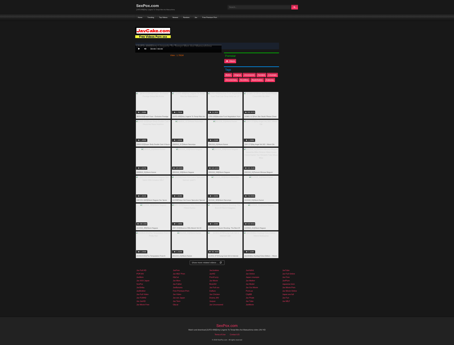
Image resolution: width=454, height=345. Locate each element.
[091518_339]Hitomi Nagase (183, 172)
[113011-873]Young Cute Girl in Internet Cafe (223, 257)
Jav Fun (285, 298)
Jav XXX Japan (142, 281)
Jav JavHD (141, 301)
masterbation (257, 80)
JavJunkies (214, 270)
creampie (272, 75)
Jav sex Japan (179, 298)
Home (140, 17)
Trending (150, 17)
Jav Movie (213, 281)
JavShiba (140, 287)
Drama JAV (214, 298)
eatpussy (270, 80)
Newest (175, 17)
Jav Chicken (214, 294)
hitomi (232, 61)
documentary (231, 80)
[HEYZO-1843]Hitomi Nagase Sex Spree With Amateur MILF (152, 201)
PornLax (249, 291)
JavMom (140, 277)
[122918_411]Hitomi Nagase (255, 228)
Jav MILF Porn (179, 274)
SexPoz (139, 284)
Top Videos (163, 17)
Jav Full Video (142, 294)
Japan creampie (252, 277)
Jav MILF (286, 301)
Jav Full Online (288, 274)
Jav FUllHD (141, 298)
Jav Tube (249, 301)
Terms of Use (220, 335)
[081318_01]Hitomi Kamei (218, 144)
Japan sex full (288, 294)
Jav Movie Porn (288, 287)
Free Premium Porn (209, 17)
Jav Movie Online (289, 291)
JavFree (176, 270)
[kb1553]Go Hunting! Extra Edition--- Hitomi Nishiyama (260, 257)
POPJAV (140, 274)
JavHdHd (250, 270)
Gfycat (175, 305)
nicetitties (244, 80)
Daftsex (212, 291)
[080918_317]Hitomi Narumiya (184, 144)
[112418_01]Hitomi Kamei (254, 200)
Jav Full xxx (214, 287)
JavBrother (141, 291)
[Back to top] (446, 338)
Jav (196, 17)
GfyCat (176, 277)
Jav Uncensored (216, 305)
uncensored (249, 75)
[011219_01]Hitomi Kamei (182, 256)
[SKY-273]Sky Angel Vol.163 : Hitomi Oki (259, 144)
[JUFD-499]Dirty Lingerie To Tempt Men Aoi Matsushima (189, 117)
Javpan (212, 301)
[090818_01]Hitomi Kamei (146, 172)
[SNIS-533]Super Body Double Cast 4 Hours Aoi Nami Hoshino (153, 145)
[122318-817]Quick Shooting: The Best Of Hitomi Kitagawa (224, 229)
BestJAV (213, 284)
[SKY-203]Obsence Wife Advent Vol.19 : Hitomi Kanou (187, 229)
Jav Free (286, 277)
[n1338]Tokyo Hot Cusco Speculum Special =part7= (189, 201)
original (237, 75)
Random (186, 17)
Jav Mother (250, 281)
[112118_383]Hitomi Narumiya (220, 200)
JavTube (286, 270)
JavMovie (250, 305)
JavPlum (286, 281)
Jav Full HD (141, 270)
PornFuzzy (213, 277)
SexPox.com (147, 6)
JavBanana (177, 287)
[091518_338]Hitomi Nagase (219, 172)
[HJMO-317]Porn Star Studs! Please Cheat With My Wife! (260, 117)
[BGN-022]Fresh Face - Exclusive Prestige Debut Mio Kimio (152, 117)
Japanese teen (288, 284)
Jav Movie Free (142, 305)
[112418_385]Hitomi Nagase (147, 228)
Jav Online (250, 274)
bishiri (228, 75)
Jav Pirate (250, 298)
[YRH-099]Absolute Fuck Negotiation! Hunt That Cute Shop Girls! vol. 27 (224, 117)
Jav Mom (176, 281)
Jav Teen (176, 301)
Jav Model (250, 284)
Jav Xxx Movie (252, 287)
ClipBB (249, 294)
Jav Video (177, 294)
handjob (261, 75)
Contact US (235, 335)
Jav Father (177, 284)
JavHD (212, 274)
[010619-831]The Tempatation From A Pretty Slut (151, 257)
